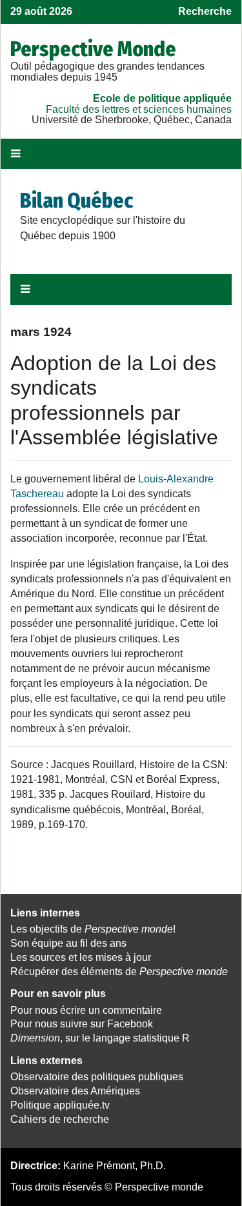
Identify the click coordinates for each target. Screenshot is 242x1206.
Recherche (205, 11)
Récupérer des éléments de (119, 971)
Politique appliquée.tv (60, 1105)
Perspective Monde (93, 49)
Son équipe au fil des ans (68, 943)
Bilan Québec (76, 200)
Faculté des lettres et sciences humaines (139, 109)
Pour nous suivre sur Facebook (81, 1023)
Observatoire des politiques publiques (96, 1076)
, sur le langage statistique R (100, 1038)
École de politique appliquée (162, 98)
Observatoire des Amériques (75, 1090)
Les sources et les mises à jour (80, 957)
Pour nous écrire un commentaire (86, 1010)
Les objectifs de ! (93, 929)
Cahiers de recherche (59, 1119)
